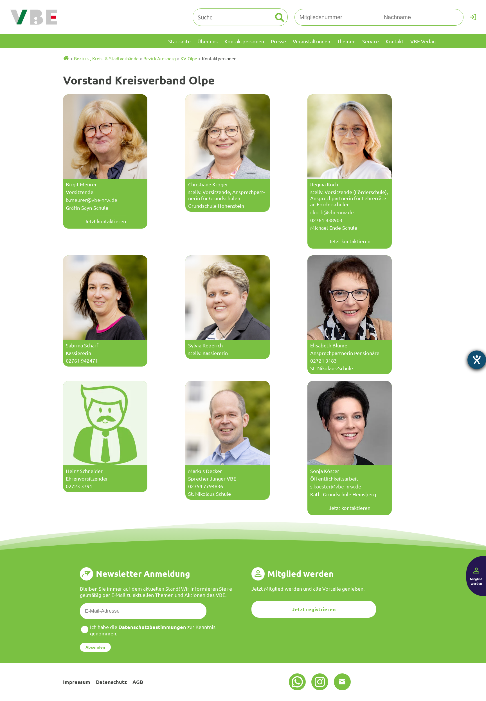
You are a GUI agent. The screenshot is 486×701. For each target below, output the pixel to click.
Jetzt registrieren (314, 609)
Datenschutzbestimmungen (152, 627)
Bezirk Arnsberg (159, 58)
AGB (137, 681)
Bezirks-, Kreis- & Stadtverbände (106, 58)
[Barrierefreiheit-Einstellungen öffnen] (476, 359)
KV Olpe (189, 58)
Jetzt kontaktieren (105, 221)
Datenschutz (111, 681)
